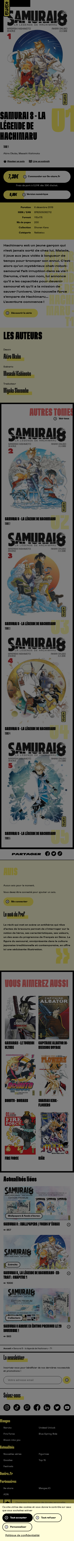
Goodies (8, 1460)
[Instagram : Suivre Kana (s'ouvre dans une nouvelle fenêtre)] (6, 1408)
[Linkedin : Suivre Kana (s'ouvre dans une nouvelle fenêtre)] (47, 1408)
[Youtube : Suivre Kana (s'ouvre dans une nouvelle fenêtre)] (67, 1408)
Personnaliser (18, 1527)
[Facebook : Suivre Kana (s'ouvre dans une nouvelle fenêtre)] (37, 1408)
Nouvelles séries (12, 1454)
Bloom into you (11, 1440)
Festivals (8, 1466)
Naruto (7, 1428)
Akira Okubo (10, 153)
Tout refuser (48, 1518)
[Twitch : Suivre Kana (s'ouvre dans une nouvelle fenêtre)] (27, 1408)
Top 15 (42, 1460)
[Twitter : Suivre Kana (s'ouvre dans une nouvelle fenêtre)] (57, 1408)
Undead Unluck (47, 1428)
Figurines (44, 1454)
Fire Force (9, 1434)
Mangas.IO (44, 1488)
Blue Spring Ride (48, 1434)
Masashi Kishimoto (29, 153)
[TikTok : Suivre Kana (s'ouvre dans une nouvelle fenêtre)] (16, 1408)
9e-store (8, 1488)
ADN (6, 1494)
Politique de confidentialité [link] (22, 1535)
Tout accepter (18, 1518)
